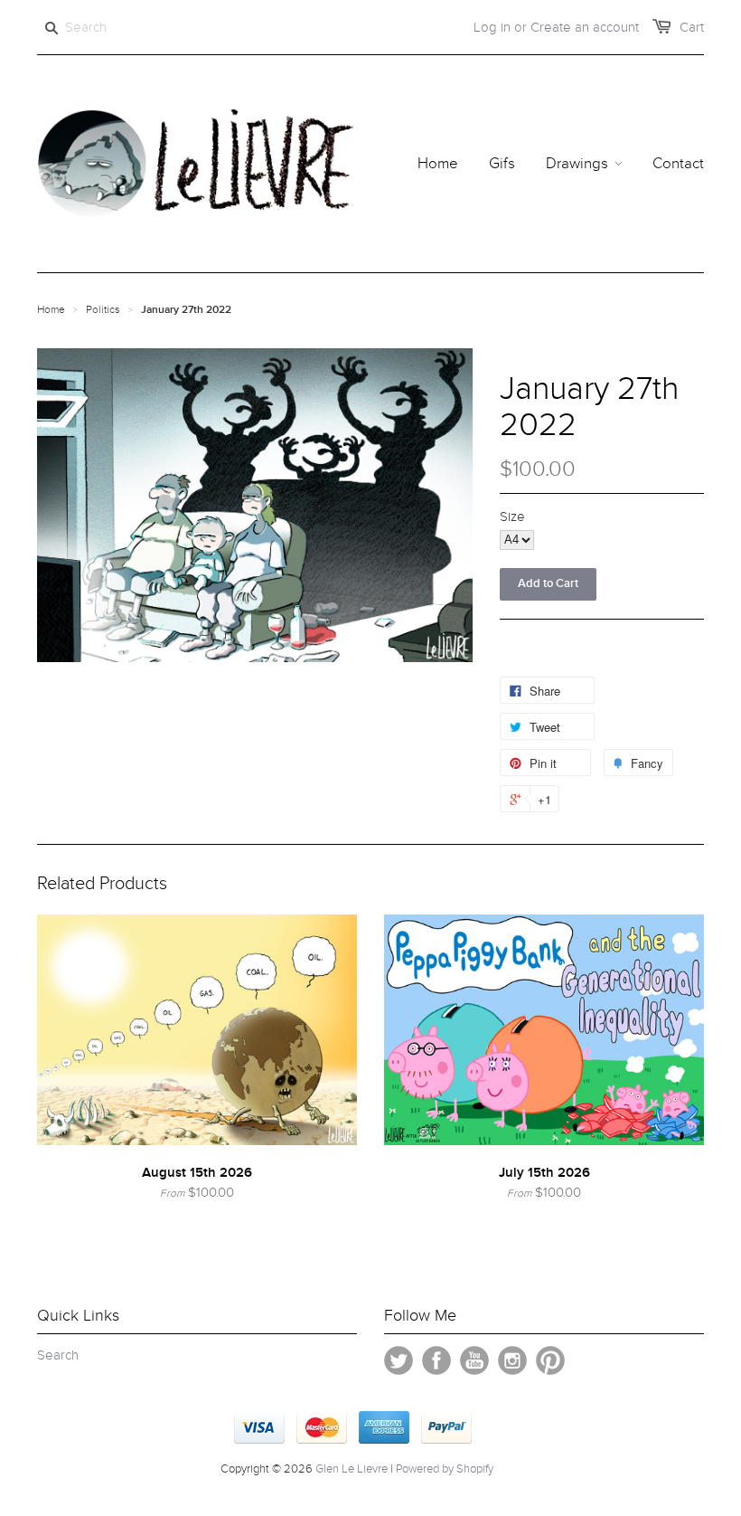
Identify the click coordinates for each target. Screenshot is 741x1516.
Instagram (512, 1360)
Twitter (398, 1360)
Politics (103, 309)
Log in (492, 27)
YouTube (474, 1360)
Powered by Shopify (444, 1469)
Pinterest (550, 1360)
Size (512, 516)
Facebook (436, 1360)
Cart (692, 27)
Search (58, 1355)
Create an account (584, 27)
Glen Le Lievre (351, 1469)
